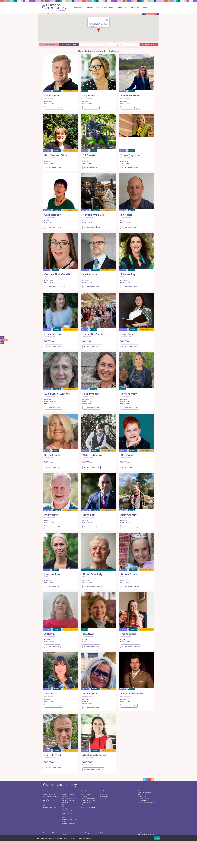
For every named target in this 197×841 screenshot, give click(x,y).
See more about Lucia (53, 408)
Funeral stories (104, 796)
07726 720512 (49, 282)
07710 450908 (87, 522)
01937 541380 (125, 223)
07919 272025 (49, 582)
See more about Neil (129, 706)
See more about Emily (53, 346)
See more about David (54, 108)
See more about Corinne (54, 287)
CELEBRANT (4, 340)
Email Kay (85, 102)
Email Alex (123, 461)
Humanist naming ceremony (86, 795)
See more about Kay (91, 108)
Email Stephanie (87, 761)
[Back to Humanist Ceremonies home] (54, 7)
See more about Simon (92, 586)
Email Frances (124, 640)
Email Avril (85, 699)
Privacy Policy (85, 833)
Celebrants (121, 7)
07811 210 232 (49, 342)
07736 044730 (49, 463)
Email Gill (85, 161)
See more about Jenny (130, 527)
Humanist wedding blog (50, 807)
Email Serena (124, 580)
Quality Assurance (105, 833)
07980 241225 (49, 522)
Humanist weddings (49, 794)
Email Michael (86, 340)
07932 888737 (49, 763)
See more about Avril (91, 708)
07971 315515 (87, 163)
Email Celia (47, 221)
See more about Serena (130, 586)
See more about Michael (92, 346)
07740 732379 (125, 582)
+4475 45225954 (125, 163)
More (145, 7)
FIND (1, 337)
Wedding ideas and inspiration (48, 800)
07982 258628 (87, 103)
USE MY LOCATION (149, 44)
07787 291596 (125, 282)
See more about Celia (53, 227)
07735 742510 (125, 701)
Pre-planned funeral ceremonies (68, 814)
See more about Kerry (129, 408)
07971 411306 (87, 642)
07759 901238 (87, 763)
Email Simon (86, 580)
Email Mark (85, 280)
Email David (48, 102)
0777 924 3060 (125, 401)
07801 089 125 (87, 701)
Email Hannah (86, 221)
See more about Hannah (92, 227)
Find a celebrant (47, 14)
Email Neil (123, 699)
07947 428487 (49, 701)
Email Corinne (48, 280)
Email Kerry (123, 400)
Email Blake (85, 461)
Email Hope (124, 340)
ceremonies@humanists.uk (146, 803)
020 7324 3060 (142, 801)
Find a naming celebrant (88, 798)
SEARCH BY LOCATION (69, 44)
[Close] (106, 19)
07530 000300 (125, 342)
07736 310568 (87, 463)
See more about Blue (91, 646)
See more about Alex (129, 467)
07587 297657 (125, 463)
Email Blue (85, 640)
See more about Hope (129, 346)
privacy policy (86, 838)
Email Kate (47, 161)
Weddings (78, 7)
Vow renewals (47, 803)
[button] (151, 7)
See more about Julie (129, 287)
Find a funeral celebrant (69, 798)
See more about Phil (53, 527)
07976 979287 (49, 223)
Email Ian (123, 221)
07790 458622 (87, 223)
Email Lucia (47, 400)
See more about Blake (91, 467)
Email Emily (47, 340)
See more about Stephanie (93, 769)
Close (157, 838)
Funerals (89, 7)
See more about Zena (53, 706)
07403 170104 (125, 522)
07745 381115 (49, 103)
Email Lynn (47, 580)
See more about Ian (129, 227)
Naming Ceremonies (104, 7)
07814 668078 (49, 642)
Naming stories (104, 799)
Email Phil (47, 521)
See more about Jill (52, 646)
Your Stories (134, 7)
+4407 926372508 (50, 401)
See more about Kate (53, 167)
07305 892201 (87, 342)
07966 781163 (87, 282)
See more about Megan (130, 108)
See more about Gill (91, 167)
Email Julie (123, 280)
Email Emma (124, 161)
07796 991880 (87, 582)
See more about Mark (91, 287)
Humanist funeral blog (68, 823)
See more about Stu (91, 527)
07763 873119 (125, 642)
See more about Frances (130, 646)
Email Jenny (124, 521)
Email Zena (47, 699)
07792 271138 (87, 401)
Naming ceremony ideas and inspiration (88, 801)
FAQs (44, 805)
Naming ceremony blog (88, 807)
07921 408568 (125, 103)
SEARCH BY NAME (49, 44)
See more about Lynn (53, 586)
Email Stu (85, 521)
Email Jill (47, 640)
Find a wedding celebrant (50, 796)
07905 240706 (49, 163)
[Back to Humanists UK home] (146, 834)
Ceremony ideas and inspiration (68, 801)
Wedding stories (104, 794)
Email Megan (124, 102)
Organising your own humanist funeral (68, 810)
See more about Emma (130, 167)
